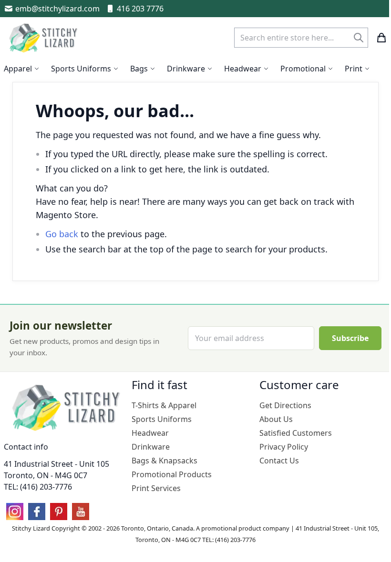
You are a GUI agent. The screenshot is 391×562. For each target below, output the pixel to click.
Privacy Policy (283, 447)
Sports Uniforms (162, 419)
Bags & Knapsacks (164, 460)
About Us (276, 419)
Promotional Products (172, 474)
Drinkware (151, 447)
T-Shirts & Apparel (164, 405)
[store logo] (44, 37)
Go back (61, 234)
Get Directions (285, 405)
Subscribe (350, 338)
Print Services (156, 488)
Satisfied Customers (295, 433)
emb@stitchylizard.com (57, 8)
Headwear (150, 433)
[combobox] (301, 38)
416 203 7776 (140, 8)
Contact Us (279, 460)
